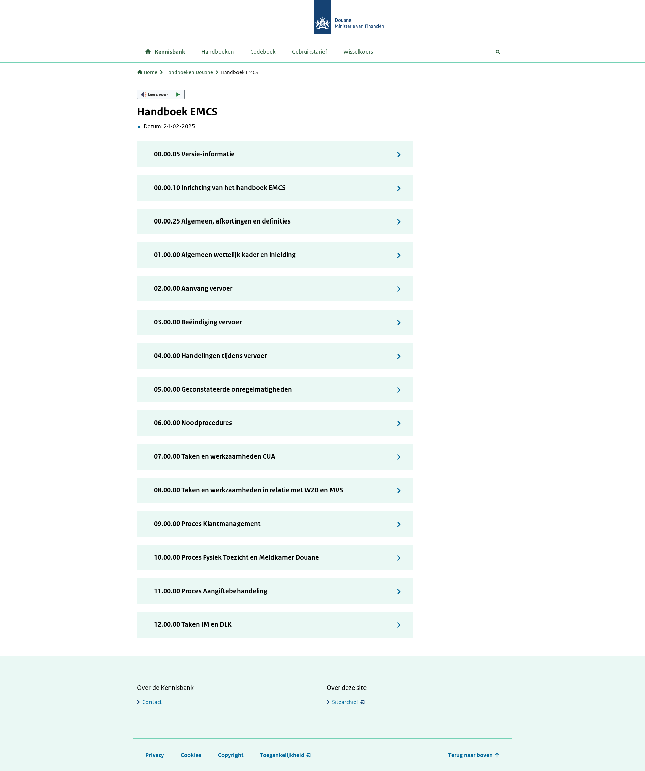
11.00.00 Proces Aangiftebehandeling (210, 591)
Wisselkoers (358, 51)
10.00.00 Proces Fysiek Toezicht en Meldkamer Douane (236, 557)
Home (150, 72)
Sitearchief (345, 702)
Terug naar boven (471, 755)
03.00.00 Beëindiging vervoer (198, 322)
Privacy (154, 755)
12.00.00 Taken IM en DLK (193, 624)
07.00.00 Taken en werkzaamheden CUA (214, 456)
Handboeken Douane (189, 72)
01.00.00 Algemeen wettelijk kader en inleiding (225, 255)
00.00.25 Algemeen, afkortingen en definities (222, 221)
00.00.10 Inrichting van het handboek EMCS (220, 188)
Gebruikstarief (309, 51)
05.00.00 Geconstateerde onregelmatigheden (223, 389)
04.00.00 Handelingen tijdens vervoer (210, 356)
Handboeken (217, 51)
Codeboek (263, 51)
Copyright (230, 755)
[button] (161, 94)
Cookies (191, 755)
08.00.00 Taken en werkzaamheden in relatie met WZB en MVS (248, 490)
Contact (152, 702)
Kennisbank (170, 51)
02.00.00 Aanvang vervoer (193, 288)
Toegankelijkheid (282, 755)
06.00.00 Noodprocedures (193, 423)
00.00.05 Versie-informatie (194, 154)
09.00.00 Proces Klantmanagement (207, 524)
